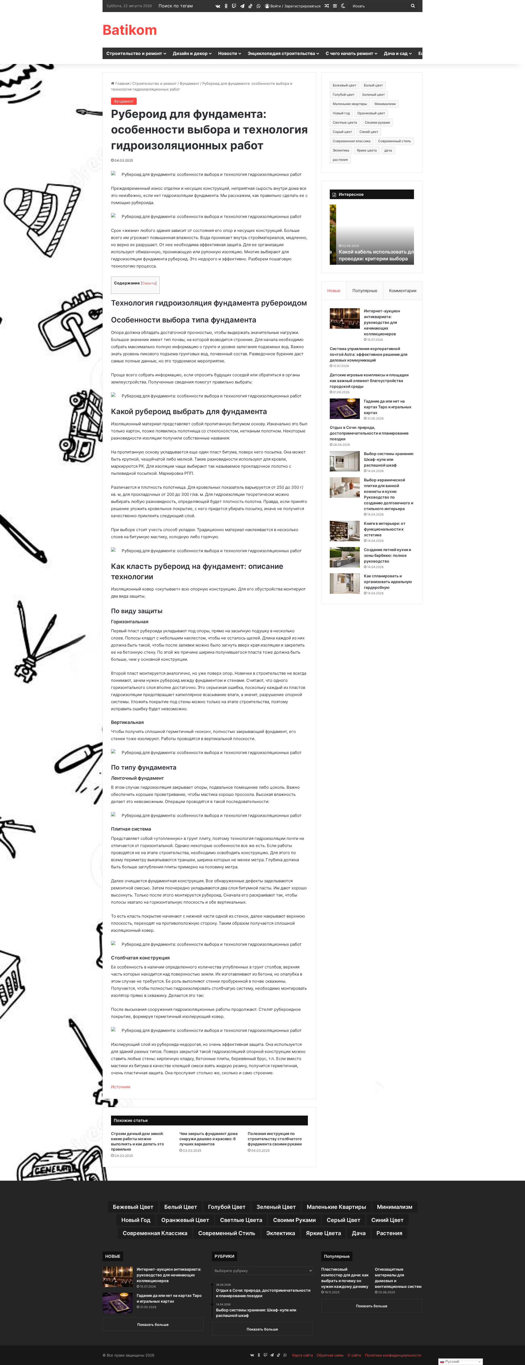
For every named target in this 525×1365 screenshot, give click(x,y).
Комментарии (402, 290)
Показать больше (153, 1324)
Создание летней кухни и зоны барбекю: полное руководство (387, 555)
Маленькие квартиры (350, 104)
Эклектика (341, 150)
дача (388, 150)
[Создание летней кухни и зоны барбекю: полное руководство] (345, 557)
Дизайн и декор (190, 53)
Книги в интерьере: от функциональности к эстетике (385, 529)
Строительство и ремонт (134, 53)
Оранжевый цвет (371, 113)
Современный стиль (394, 141)
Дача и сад (396, 53)
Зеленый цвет (373, 94)
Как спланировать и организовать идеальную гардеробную (388, 582)
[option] (372, 235)
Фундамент (189, 83)
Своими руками (377, 122)
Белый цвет (373, 85)
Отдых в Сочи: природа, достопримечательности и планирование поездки (369, 433)
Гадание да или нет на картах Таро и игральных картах (388, 407)
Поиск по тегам (176, 5)
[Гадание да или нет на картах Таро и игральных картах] (345, 408)
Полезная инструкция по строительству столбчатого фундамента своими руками (275, 1138)
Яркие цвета (367, 150)
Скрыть (148, 283)
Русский (451, 1362)
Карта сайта (302, 1355)
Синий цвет (369, 132)
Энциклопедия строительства (281, 53)
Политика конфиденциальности (393, 1355)
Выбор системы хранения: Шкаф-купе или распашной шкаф (389, 459)
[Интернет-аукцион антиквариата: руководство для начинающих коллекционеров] (345, 318)
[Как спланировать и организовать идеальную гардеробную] (345, 583)
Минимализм (385, 104)
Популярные (364, 290)
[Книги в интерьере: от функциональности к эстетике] (345, 531)
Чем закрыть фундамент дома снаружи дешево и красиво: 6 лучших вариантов (208, 1138)
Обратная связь (330, 1355)
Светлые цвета (345, 122)
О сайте (354, 1355)
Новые (333, 290)
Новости (227, 53)
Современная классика (352, 141)
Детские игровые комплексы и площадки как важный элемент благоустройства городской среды (369, 380)
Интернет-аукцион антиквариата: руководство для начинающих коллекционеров (382, 322)
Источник (120, 1086)
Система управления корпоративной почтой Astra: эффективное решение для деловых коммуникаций (368, 354)
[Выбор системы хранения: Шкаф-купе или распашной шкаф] (345, 461)
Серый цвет (342, 132)
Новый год (341, 113)
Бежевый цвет (344, 85)
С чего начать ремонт (349, 53)
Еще (423, 53)
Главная (121, 83)
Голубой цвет (343, 94)
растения (340, 160)
